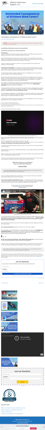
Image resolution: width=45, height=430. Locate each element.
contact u (38, 256)
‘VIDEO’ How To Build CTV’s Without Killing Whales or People (13, 407)
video (19, 185)
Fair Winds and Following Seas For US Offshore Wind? (12, 413)
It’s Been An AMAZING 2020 (6, 411)
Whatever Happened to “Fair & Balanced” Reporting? (11, 409)
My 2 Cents (4, 39)
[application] (22, 344)
